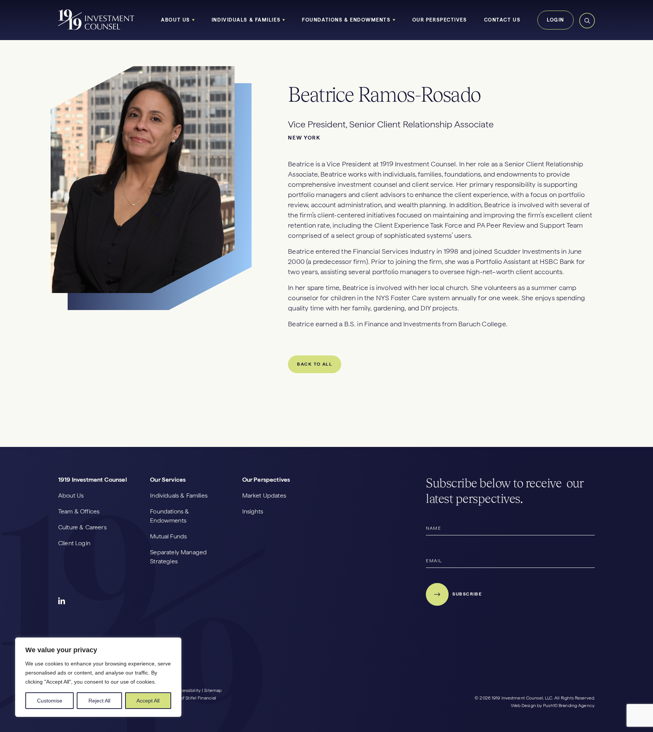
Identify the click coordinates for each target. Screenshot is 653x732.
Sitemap (212, 690)
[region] (98, 677)
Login (555, 20)
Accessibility (187, 690)
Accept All (147, 701)
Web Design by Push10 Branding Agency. (553, 705)
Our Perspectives (439, 20)
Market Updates (264, 495)
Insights (252, 511)
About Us (175, 20)
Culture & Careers (82, 527)
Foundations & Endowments (346, 20)
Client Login (74, 543)
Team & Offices (78, 511)
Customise (49, 701)
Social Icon (62, 601)
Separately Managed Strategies (178, 557)
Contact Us (502, 20)
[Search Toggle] (587, 27)
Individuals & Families (246, 20)
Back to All (314, 364)
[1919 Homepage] (96, 28)
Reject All (99, 701)
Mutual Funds (168, 536)
